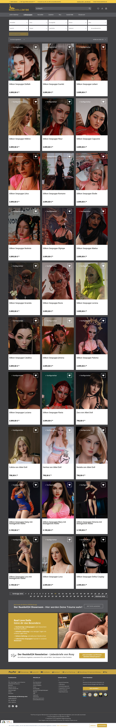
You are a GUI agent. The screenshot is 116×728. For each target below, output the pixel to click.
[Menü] (12, 721)
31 (49, 596)
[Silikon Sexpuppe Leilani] (92, 62)
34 (59, 596)
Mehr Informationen (62, 725)
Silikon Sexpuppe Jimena (53, 358)
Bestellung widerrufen (38, 699)
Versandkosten (54, 714)
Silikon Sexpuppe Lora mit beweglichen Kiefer (20, 578)
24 (102, 594)
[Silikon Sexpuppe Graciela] (24, 281)
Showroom (17, 641)
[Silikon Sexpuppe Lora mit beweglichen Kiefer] (24, 554)
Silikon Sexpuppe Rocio (53, 303)
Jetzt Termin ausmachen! (93, 606)
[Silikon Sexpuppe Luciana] (24, 390)
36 (67, 596)
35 (63, 596)
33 (56, 596)
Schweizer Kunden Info (13, 688)
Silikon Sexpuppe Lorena (87, 303)
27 (34, 596)
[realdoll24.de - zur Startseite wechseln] (19, 8)
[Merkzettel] (98, 8)
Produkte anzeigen (15, 34)
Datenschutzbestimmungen (91, 690)
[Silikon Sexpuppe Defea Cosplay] (92, 554)
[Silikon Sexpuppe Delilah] (24, 62)
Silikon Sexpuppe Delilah (19, 84)
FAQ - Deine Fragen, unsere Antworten (16, 682)
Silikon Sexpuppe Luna (52, 577)
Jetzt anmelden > (94, 688)
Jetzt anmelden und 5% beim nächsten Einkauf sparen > (92, 655)
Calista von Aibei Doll (18, 467)
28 (38, 596)
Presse (34, 687)
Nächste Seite (100, 596)
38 (74, 596)
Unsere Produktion (37, 685)
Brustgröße (52, 22)
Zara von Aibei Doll (85, 413)
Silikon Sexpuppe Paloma (87, 358)
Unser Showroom (37, 683)
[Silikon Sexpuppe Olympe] (58, 226)
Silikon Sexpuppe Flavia (53, 413)
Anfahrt (10, 691)
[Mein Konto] (102, 8)
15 (70, 594)
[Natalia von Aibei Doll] (92, 445)
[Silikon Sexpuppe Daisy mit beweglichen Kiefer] (24, 499)
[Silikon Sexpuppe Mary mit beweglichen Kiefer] (58, 499)
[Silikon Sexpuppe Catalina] (24, 335)
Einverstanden (102, 725)
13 (62, 594)
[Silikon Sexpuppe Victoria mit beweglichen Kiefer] (92, 499)
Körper (31, 28)
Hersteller (12, 22)
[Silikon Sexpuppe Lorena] (92, 281)
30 (45, 596)
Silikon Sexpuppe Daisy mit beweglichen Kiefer (21, 523)
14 (66, 594)
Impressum (35, 695)
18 (80, 594)
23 (99, 594)
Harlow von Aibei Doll (52, 467)
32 (52, 596)
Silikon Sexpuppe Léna (19, 194)
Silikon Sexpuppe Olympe (54, 249)
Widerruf (35, 691)
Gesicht (12, 28)
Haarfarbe (52, 28)
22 (95, 594)
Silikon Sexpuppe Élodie (87, 194)
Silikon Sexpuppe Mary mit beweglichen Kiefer (54, 523)
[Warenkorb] (106, 8)
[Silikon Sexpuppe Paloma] (92, 335)
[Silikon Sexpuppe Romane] (58, 171)
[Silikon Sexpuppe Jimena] (58, 335)
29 (41, 596)
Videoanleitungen (12, 690)
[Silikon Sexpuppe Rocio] (58, 281)
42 (88, 596)
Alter (90, 22)
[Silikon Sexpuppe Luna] (58, 554)
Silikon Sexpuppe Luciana (20, 413)
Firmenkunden (36, 688)
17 (77, 594)
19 (84, 594)
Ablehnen (93, 725)
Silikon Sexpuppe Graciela (20, 303)
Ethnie (70, 22)
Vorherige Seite (17, 594)
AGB (34, 693)
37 (70, 596)
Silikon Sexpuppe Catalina (20, 358)
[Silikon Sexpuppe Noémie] (24, 226)
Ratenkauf (10, 685)
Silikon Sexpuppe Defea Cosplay (90, 577)
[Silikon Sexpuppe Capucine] (92, 116)
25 (106, 594)
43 (92, 596)
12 (59, 594)
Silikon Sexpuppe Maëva (87, 249)
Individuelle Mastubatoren (14, 683)
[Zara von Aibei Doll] (92, 390)
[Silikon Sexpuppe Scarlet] (58, 62)
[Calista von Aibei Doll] (24, 445)
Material (71, 28)
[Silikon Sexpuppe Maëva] (92, 226)
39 (78, 596)
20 (88, 594)
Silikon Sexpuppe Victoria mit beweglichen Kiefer (89, 523)
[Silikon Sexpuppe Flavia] (58, 390)
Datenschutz (36, 696)
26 (30, 596)
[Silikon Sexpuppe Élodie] (92, 171)
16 (73, 594)
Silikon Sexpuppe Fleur (53, 139)
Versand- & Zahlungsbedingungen (40, 690)
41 (85, 596)
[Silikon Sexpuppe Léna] (24, 171)
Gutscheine (10, 693)
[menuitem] (63, 8)
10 (51, 594)
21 (91, 594)
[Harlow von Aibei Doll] (58, 445)
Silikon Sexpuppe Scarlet (53, 84)
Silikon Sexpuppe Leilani (87, 84)
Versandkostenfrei (96, 28)
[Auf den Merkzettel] (36, 47)
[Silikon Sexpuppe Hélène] (24, 116)
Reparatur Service (12, 687)
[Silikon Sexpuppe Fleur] (58, 116)
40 (81, 596)
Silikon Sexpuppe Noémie (20, 249)
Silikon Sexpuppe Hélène (20, 139)
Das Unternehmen (37, 682)
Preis (31, 22)
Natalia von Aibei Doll (86, 467)
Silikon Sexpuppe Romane (54, 194)
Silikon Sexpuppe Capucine (88, 139)
